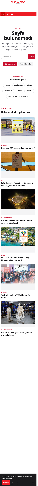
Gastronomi (8, 91)
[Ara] (7, 14)
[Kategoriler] (12, 14)
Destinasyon (18, 85)
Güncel (19, 91)
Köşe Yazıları (12, 96)
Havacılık (29, 91)
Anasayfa (11, 64)
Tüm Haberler (25, 64)
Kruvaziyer (25, 96)
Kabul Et (6, 483)
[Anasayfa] (18, 3)
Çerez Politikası (7, 478)
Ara (32, 56)
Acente (7, 85)
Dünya (29, 85)
